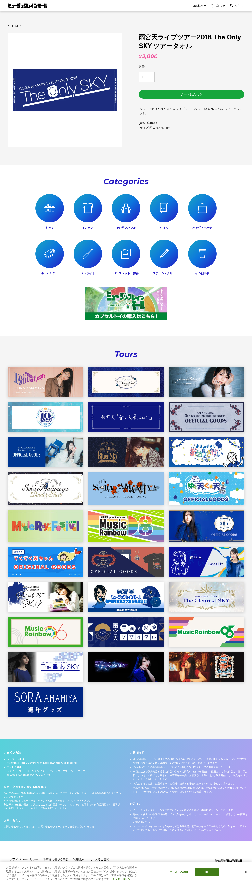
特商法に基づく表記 (55, 859)
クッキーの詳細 (179, 872)
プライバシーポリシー (24, 859)
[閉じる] (245, 872)
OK (206, 872)
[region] (126, 872)
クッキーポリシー (122, 878)
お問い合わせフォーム (50, 826)
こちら (146, 821)
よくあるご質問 (99, 859)
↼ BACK (15, 26)
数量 (142, 66)
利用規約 (79, 859)
